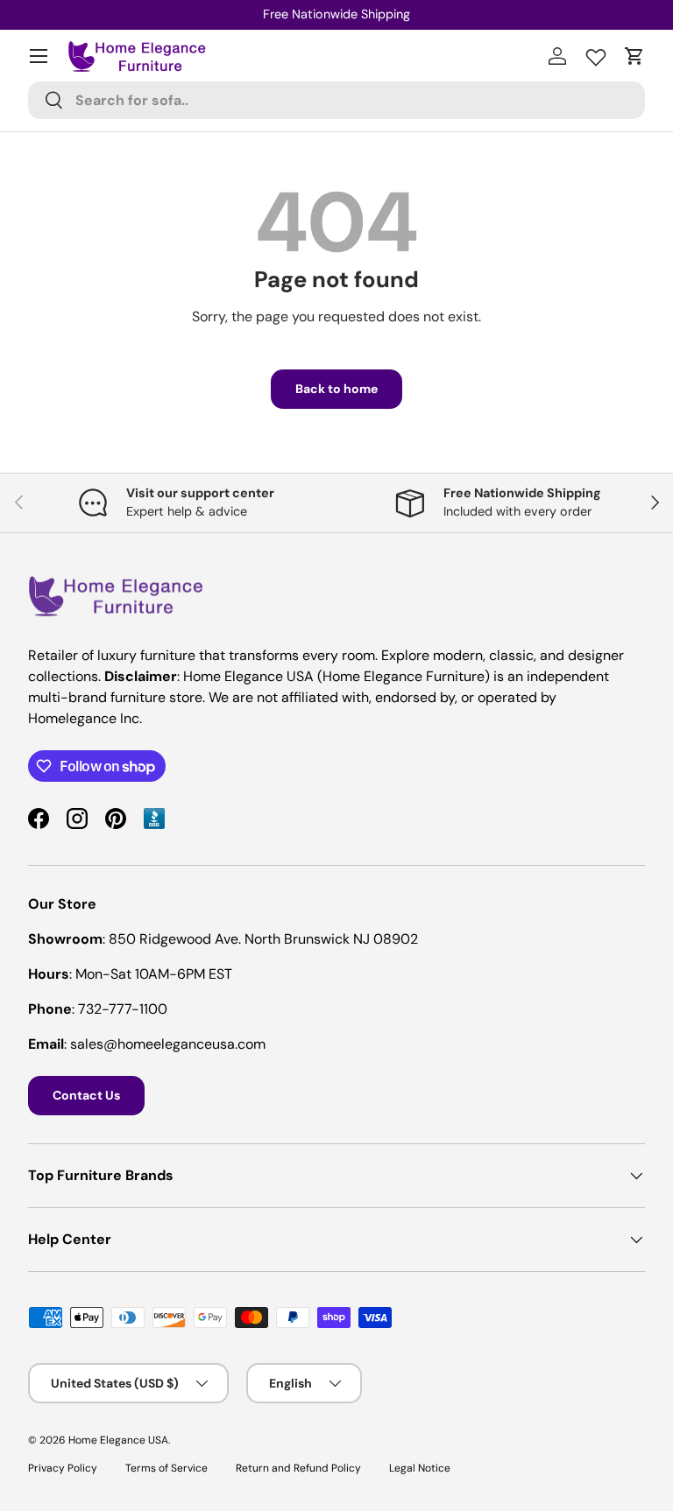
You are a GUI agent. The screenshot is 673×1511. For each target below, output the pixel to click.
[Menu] (38, 56)
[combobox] (336, 100)
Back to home (336, 389)
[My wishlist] (596, 53)
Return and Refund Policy (298, 1468)
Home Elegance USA (118, 1440)
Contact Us (86, 1095)
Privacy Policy (62, 1468)
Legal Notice (419, 1468)
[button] (634, 56)
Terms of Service (166, 1468)
